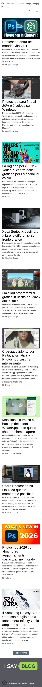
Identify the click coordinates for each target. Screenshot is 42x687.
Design (8, 385)
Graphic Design (11, 64)
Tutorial (8, 578)
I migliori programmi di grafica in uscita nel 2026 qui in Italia (21, 297)
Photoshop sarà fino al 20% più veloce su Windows (19, 105)
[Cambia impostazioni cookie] (4, 682)
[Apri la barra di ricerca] (29, 11)
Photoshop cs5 (11, 512)
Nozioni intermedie (13, 453)
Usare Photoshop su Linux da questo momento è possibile (17, 490)
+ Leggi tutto (21, 653)
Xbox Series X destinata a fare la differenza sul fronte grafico (20, 235)
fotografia (9, 643)
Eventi (8, 197)
